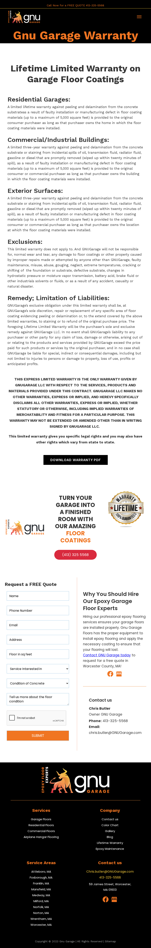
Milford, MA (41, 901)
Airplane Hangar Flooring (41, 837)
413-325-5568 (108, 720)
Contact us (110, 819)
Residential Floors (41, 825)
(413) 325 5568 (75, 554)
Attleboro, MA (41, 871)
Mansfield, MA (41, 889)
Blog (110, 837)
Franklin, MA (41, 883)
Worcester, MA (41, 925)
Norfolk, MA (41, 907)
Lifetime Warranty (110, 843)
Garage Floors (41, 819)
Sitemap (110, 941)
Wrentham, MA (41, 919)
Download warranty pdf (75, 460)
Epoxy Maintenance (110, 849)
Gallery (110, 831)
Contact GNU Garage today (107, 655)
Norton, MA (41, 913)
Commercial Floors (41, 831)
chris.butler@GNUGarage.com (115, 729)
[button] (139, 17)
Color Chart (110, 825)
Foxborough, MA (41, 877)
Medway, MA (41, 895)
